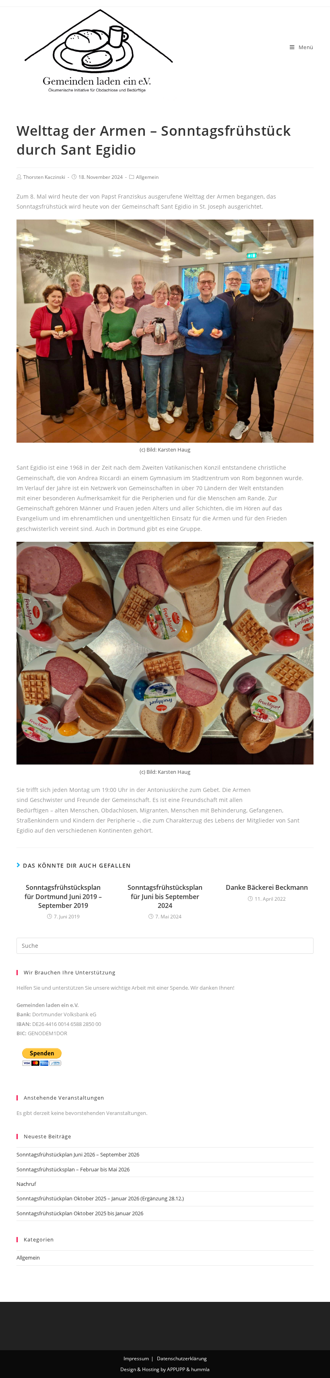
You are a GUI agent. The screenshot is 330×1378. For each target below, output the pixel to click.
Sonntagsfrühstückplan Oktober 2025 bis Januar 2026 (79, 1213)
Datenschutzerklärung (182, 1358)
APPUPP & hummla (188, 1369)
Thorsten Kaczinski (44, 177)
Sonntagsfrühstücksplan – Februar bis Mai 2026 (73, 1169)
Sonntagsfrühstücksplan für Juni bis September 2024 (165, 896)
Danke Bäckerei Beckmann (267, 887)
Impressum (136, 1358)
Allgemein (147, 177)
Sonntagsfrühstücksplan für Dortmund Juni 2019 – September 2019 (63, 896)
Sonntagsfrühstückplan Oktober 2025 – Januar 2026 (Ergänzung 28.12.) (100, 1198)
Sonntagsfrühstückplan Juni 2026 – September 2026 (77, 1154)
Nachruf (26, 1183)
